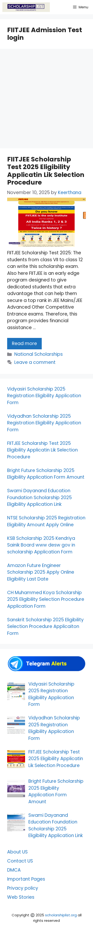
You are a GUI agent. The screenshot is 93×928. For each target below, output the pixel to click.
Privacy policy (22, 888)
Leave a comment (35, 362)
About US (17, 852)
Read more (24, 343)
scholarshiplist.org (61, 915)
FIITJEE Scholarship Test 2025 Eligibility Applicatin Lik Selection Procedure (45, 171)
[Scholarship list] (26, 7)
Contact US (20, 861)
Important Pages (26, 879)
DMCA (14, 870)
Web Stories (20, 897)
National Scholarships (38, 354)
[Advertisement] (46, 100)
